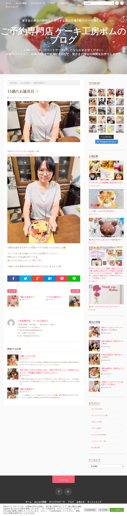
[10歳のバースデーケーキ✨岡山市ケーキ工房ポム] (94, 386)
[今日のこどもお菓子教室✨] (93, 93)
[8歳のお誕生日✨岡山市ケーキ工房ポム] (94, 372)
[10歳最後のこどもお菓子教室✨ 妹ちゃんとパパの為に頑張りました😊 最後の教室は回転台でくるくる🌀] (111, 102)
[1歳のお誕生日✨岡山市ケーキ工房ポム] (94, 345)
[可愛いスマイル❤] (12, 360)
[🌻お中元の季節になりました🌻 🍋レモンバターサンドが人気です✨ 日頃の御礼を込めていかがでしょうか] (111, 129)
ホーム (8, 3)
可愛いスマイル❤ (27, 356)
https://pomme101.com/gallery (20, 155)
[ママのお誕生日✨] (74, 301)
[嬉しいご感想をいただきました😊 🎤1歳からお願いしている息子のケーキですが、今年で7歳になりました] (120, 129)
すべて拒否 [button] (103, 510)
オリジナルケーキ (38, 3)
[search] (112, 3)
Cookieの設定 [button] (90, 510)
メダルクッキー (97, 441)
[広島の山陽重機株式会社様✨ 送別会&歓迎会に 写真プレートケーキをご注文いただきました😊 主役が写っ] (102, 102)
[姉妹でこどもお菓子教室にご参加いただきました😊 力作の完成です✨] (93, 129)
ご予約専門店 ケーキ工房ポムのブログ (63, 35)
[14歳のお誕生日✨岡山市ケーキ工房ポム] (94, 359)
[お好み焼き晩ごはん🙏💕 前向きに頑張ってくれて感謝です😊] (93, 120)
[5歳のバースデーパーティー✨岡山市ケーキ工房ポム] (94, 331)
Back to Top (63, 480)
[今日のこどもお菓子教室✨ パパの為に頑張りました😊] (102, 129)
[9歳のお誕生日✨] (12, 301)
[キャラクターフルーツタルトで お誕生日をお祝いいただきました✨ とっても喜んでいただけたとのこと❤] (111, 120)
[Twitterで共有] (25, 278)
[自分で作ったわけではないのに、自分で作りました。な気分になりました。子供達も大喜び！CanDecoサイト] (12, 373)
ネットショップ (12, 7)
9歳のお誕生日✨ (27, 297)
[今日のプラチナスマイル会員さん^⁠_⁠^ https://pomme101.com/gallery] (93, 111)
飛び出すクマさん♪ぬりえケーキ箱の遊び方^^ (105, 240)
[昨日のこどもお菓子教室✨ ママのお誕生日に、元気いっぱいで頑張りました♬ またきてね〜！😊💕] (111, 111)
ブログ (52, 3)
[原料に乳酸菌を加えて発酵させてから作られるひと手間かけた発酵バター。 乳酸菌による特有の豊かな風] (120, 111)
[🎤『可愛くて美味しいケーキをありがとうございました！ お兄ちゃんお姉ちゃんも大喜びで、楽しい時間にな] (120, 93)
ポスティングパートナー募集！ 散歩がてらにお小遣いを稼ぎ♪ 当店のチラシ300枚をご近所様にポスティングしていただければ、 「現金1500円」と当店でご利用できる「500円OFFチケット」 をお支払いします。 (106, 273)
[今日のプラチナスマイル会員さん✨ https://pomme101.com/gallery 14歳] (93, 102)
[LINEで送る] (74, 278)
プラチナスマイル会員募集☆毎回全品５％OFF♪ (106, 182)
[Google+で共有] (38, 278)
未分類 (93, 309)
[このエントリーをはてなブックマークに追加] (50, 278)
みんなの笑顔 (21, 3)
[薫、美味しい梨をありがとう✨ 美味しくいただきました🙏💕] (102, 93)
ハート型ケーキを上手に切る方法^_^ (102, 211)
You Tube (94, 214)
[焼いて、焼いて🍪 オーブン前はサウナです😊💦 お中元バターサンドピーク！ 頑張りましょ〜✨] (102, 111)
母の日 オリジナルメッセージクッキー (103, 307)
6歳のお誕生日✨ (27, 389)
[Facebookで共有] (13, 278)
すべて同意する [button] (116, 510)
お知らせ (63, 3)
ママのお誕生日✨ (54, 297)
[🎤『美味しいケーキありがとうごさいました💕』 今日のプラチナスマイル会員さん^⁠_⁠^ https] (111, 93)
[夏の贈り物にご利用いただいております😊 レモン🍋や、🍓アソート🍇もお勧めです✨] (120, 102)
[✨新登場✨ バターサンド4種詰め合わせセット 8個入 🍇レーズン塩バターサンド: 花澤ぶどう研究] (120, 120)
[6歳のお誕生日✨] (12, 393)
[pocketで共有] (62, 278)
